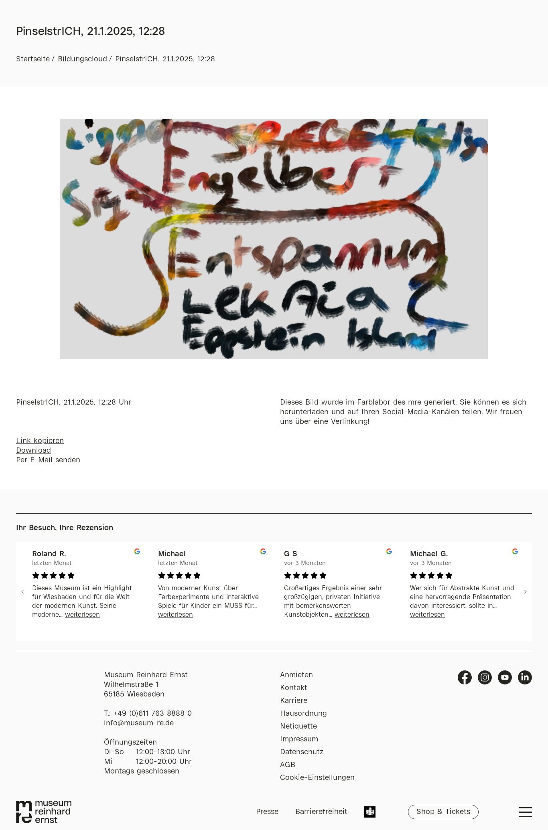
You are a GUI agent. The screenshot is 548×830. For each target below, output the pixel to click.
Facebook (465, 677)
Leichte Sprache (370, 813)
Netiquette (298, 726)
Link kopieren (40, 441)
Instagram (485, 677)
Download (33, 450)
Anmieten (296, 675)
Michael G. (429, 554)
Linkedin (525, 677)
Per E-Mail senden (48, 460)
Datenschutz (301, 752)
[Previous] (22, 591)
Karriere (293, 701)
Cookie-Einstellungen (317, 778)
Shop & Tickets (443, 812)
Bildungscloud (82, 59)
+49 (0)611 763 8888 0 (153, 714)
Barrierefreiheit (321, 812)
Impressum (299, 739)
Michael (172, 554)
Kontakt (293, 688)
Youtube (505, 677)
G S (290, 554)
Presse (267, 812)
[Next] (525, 591)
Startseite (33, 59)
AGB (287, 765)
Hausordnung (303, 714)
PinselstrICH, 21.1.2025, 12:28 (165, 59)
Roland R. (49, 554)
